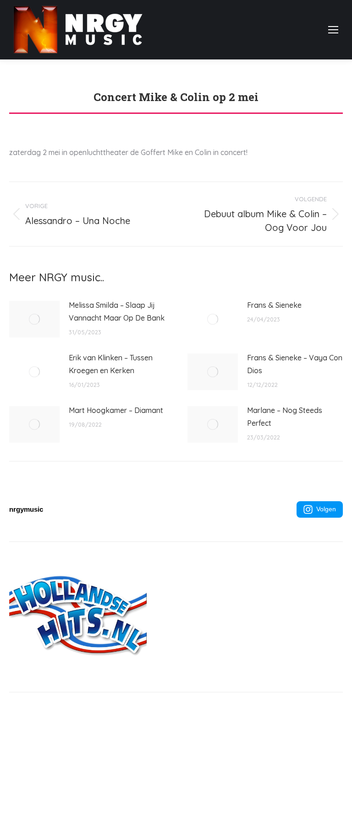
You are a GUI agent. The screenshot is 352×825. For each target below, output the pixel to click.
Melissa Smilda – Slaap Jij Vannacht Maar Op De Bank (117, 311)
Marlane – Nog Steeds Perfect (284, 417)
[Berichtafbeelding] (34, 319)
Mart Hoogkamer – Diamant (116, 410)
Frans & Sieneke (274, 305)
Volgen (326, 509)
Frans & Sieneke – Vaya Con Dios (294, 364)
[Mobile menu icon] (333, 29)
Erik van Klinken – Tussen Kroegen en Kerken (111, 364)
